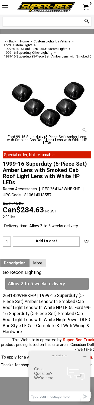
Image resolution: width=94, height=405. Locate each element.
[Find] (86, 21)
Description (15, 263)
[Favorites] (86, 241)
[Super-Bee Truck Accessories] (46, 7)
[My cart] (85, 7)
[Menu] (5, 8)
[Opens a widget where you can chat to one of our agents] (59, 376)
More (37, 263)
